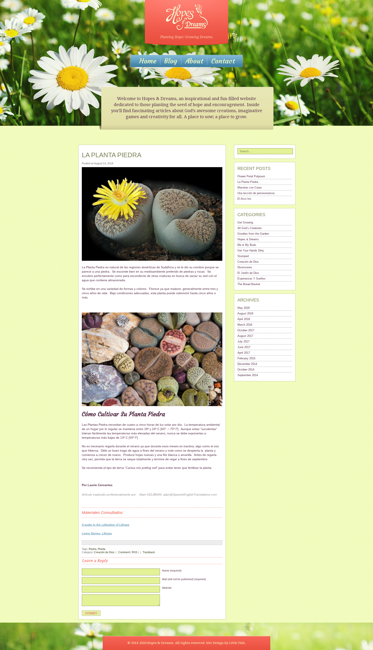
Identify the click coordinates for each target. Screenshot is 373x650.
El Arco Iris (244, 198)
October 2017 (245, 330)
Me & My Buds (246, 244)
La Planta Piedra (111, 155)
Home (147, 61)
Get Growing (245, 222)
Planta (101, 549)
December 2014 (247, 364)
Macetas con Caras (249, 187)
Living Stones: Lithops (97, 533)
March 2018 (244, 324)
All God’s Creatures (249, 228)
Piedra (92, 549)
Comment (124, 552)
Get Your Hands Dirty (250, 250)
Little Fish (237, 643)
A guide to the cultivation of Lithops (105, 524)
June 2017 (243, 347)
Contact (223, 61)
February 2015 (246, 358)
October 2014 (245, 369)
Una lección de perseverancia (255, 193)
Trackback (148, 552)
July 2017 (243, 341)
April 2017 (243, 352)
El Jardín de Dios (248, 273)
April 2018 (243, 319)
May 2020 (243, 307)
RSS (134, 552)
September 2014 (247, 375)
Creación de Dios (104, 552)
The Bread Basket (248, 284)
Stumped (243, 256)
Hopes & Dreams (248, 239)
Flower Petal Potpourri (251, 176)
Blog (170, 61)
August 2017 (245, 336)
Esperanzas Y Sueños (251, 278)
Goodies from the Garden (253, 233)
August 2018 (245, 313)
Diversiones (244, 267)
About (194, 61)
